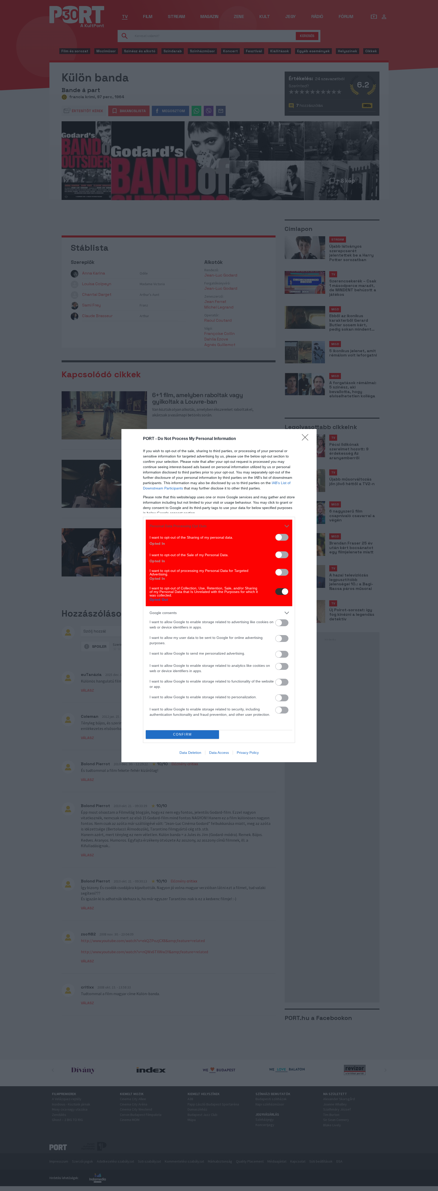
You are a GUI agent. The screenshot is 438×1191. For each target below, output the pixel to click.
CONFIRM (182, 734)
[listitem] (219, 526)
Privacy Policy (248, 753)
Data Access (219, 753)
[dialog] (219, 595)
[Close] (307, 439)
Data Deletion (190, 753)
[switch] (281, 537)
